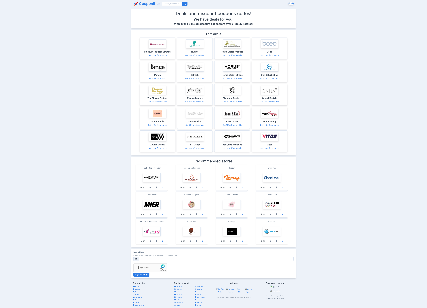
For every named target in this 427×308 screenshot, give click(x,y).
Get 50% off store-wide (194, 78)
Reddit (178, 305)
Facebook (179, 286)
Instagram (179, 289)
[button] (291, 3)
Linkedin (179, 297)
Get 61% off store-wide (194, 55)
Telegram (200, 286)
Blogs (137, 294)
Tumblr (199, 294)
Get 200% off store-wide (270, 78)
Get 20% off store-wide (194, 101)
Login (137, 286)
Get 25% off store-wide (232, 78)
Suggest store (139, 305)
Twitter (178, 292)
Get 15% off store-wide (157, 55)
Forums (137, 292)
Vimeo (199, 305)
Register (137, 289)
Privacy (137, 300)
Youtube (179, 294)
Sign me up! (140, 274)
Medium (199, 302)
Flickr (198, 292)
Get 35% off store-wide (232, 55)
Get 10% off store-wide (157, 78)
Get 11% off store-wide (269, 55)
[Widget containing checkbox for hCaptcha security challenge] (150, 267)
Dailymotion (200, 297)
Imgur (199, 300)
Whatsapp (179, 302)
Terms (137, 302)
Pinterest (179, 300)
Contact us (138, 297)
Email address (138, 252)
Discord (199, 289)
